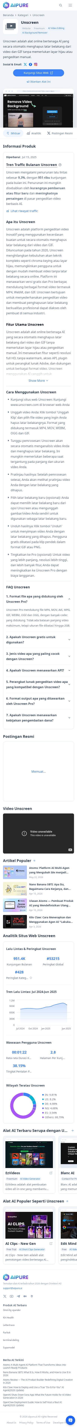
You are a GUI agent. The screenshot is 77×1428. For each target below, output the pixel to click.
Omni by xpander (12, 1310)
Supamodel (9, 1347)
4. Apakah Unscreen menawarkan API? (35, 670)
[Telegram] (18, 1296)
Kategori (23, 15)
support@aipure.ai (12, 1288)
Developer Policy (61, 1422)
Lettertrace (9, 1325)
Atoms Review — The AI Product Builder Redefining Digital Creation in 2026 (38, 1381)
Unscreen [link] (38, 15)
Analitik (36, 133)
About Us (11, 1422)
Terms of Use (43, 1422)
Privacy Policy (26, 1422)
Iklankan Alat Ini (40, 81)
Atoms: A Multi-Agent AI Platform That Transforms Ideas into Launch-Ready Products (34, 1366)
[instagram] (36, 64)
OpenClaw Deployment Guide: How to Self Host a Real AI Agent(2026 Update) (32, 1404)
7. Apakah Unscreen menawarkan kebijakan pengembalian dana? (31, 717)
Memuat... (38, 771)
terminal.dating (11, 1340)
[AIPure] (15, 5)
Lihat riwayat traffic (24, 211)
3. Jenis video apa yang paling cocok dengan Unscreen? (33, 656)
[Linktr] (32, 1296)
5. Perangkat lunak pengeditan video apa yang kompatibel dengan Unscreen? (37, 684)
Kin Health (8, 1317)
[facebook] (30, 64)
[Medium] (25, 1296)
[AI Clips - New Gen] (29, 1225)
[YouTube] (11, 1296)
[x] (25, 64)
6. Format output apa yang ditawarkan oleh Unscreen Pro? (35, 701)
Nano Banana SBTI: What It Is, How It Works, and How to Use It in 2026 (37, 1374)
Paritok (6, 1332)
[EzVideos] (29, 1154)
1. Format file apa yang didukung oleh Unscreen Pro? (34, 599)
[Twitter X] (5, 1296)
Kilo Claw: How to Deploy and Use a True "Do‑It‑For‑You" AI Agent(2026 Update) (33, 1389)
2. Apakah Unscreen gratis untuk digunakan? (31, 639)
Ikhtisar (15, 133)
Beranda (8, 15)
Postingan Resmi (62, 133)
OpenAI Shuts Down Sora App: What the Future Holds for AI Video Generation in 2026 (37, 1396)
